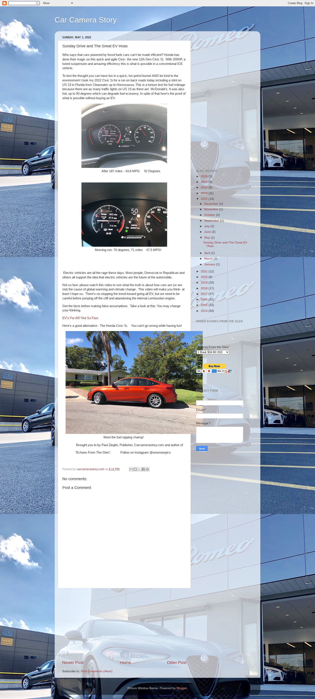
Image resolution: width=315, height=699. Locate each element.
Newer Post (73, 662)
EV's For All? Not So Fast (80, 318)
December (211, 203)
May (207, 237)
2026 (204, 176)
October (210, 215)
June (208, 231)
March (209, 258)
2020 (204, 277)
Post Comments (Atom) (96, 671)
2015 (204, 305)
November (211, 209)
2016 (204, 299)
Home (125, 662)
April (207, 253)
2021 (204, 271)
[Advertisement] (124, 624)
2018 (204, 288)
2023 (204, 193)
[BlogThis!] (135, 469)
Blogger (182, 688)
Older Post (176, 662)
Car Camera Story (86, 19)
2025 (204, 182)
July (207, 226)
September (212, 220)
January (210, 264)
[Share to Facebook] (143, 469)
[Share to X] (139, 469)
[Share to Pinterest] (147, 469)
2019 (204, 282)
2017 (204, 294)
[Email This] (131, 469)
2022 (204, 198)
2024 (204, 187)
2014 (204, 310)
